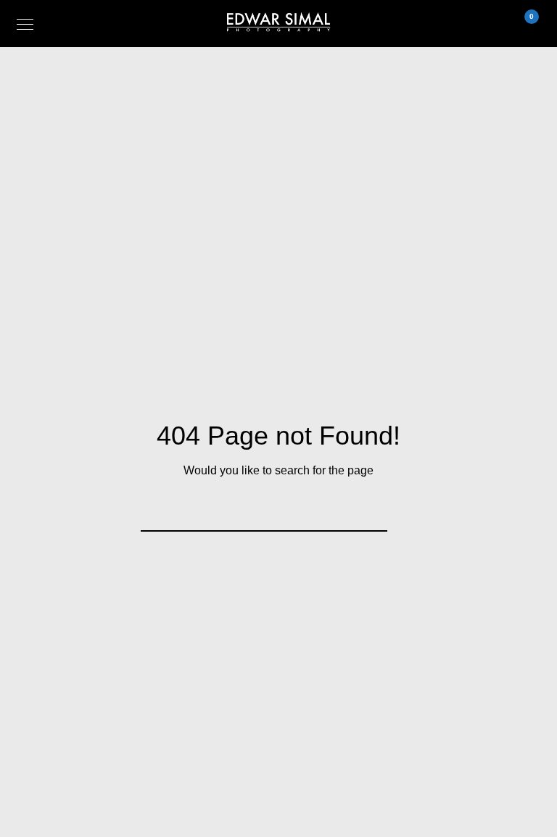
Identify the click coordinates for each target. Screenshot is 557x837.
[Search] (367, 511)
